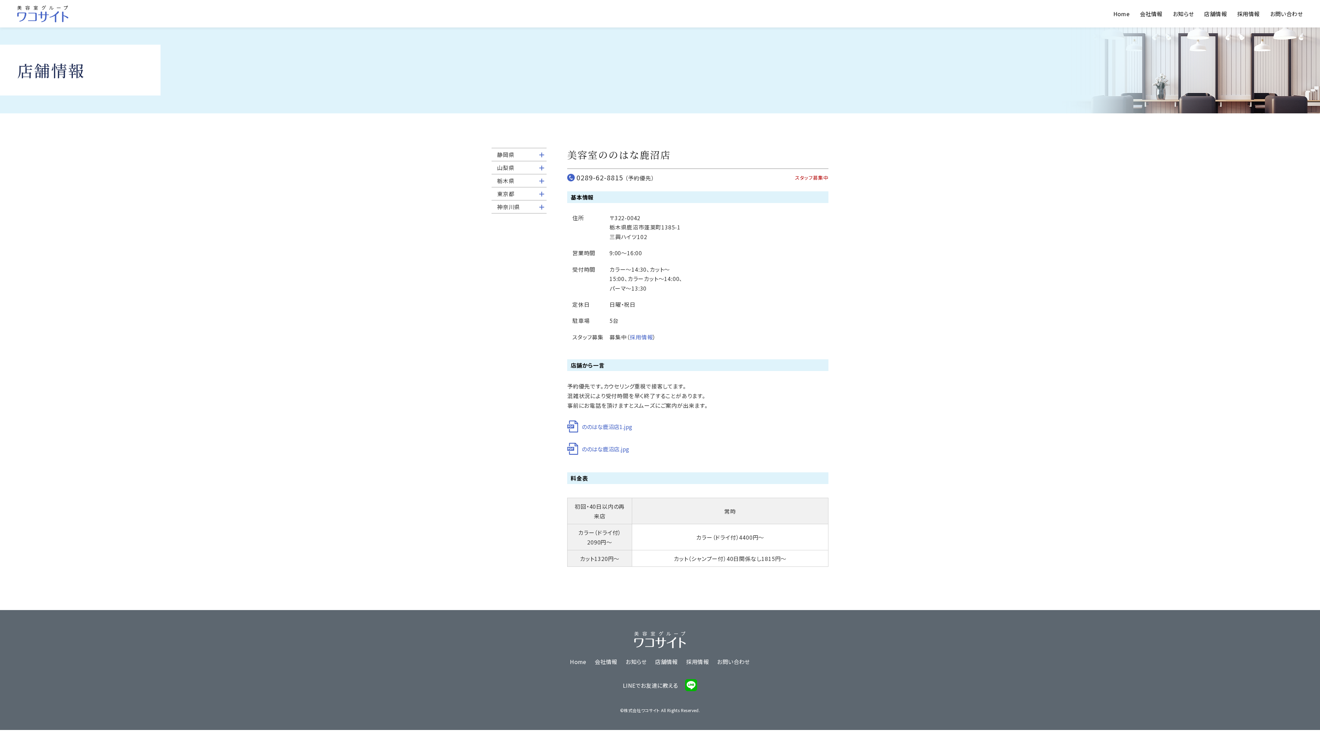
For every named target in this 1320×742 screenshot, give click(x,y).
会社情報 (1151, 14)
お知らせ (1183, 14)
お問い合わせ (1286, 14)
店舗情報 (1215, 14)
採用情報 (1248, 14)
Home (1121, 14)
